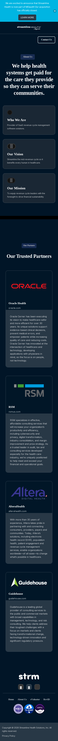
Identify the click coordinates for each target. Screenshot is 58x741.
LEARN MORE (27, 17)
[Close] (55, 11)
